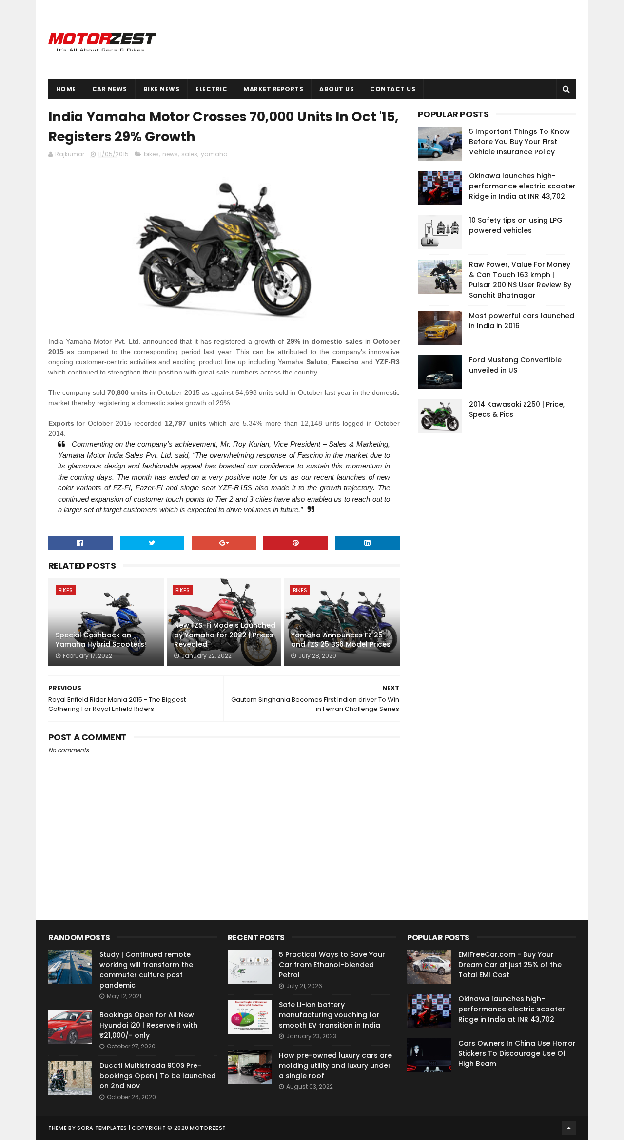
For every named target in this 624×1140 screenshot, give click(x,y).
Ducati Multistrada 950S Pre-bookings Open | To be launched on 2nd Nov (157, 1076)
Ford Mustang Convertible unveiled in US (515, 365)
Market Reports (273, 89)
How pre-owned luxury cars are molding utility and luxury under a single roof (335, 1065)
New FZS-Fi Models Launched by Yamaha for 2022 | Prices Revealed (224, 634)
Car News (109, 89)
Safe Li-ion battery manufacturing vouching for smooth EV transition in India (329, 1015)
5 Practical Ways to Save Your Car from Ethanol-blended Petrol (332, 965)
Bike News (161, 89)
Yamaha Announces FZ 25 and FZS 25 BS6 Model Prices (340, 640)
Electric (211, 89)
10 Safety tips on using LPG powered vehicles (516, 225)
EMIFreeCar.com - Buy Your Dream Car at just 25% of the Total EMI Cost (510, 965)
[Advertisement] (491, 589)
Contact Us (392, 89)
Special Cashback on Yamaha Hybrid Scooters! (101, 640)
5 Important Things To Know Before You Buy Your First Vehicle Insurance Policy (519, 142)
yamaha (214, 154)
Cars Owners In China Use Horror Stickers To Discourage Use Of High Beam (517, 1053)
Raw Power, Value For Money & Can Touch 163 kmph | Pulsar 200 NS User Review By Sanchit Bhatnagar (520, 280)
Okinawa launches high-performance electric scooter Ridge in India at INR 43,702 (522, 186)
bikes (151, 154)
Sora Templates (102, 1128)
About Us (336, 89)
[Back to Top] (569, 1128)
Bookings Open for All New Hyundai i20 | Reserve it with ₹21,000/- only (148, 1025)
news (170, 154)
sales (189, 154)
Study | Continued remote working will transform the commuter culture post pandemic (146, 970)
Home (66, 89)
